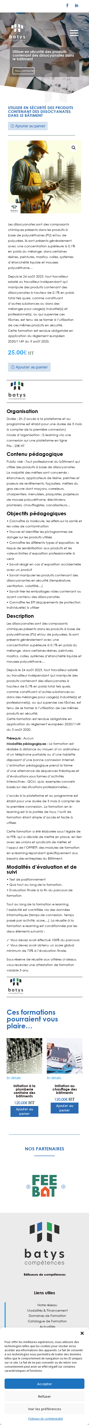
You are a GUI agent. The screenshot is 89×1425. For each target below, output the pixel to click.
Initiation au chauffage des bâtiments (51, 1089)
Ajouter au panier (30, 125)
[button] (82, 1333)
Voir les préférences (44, 1409)
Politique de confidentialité (45, 1419)
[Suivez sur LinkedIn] (76, 5)
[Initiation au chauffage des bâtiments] (51, 1072)
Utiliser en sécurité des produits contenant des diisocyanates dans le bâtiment (43, 55)
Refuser (44, 1396)
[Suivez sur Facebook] (67, 5)
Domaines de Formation (47, 1315)
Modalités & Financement (47, 1310)
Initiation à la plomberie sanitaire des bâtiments (11, 1091)
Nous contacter (24, 71)
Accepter (44, 1384)
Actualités (47, 1326)
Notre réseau (47, 1305)
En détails (41, 1078)
